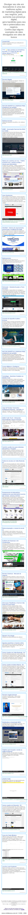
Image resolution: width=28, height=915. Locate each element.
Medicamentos (6, 258)
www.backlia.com (22, 45)
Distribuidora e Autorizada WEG (11, 722)
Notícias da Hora (7, 120)
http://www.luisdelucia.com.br (8, 890)
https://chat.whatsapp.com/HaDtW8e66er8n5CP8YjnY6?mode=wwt (14, 73)
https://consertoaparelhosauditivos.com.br (11, 345)
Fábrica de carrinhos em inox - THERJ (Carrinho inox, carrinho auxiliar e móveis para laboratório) (13, 162)
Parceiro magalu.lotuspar (9, 694)
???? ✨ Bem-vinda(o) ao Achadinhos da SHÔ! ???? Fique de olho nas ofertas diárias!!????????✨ (13, 51)
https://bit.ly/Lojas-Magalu (7, 100)
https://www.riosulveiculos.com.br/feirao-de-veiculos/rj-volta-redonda (14, 486)
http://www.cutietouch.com (8, 441)
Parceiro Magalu (7, 79)
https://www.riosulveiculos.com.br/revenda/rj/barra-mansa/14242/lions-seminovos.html (13, 221)
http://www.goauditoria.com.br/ (8, 567)
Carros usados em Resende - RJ (12, 805)
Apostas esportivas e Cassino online (13, 643)
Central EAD (6, 41)
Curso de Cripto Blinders (9, 835)
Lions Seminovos (7, 195)
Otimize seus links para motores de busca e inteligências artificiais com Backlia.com (13, 909)
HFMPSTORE (6, 779)
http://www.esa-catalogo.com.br (9, 744)
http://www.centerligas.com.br (8, 402)
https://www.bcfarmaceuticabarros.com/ (10, 281)
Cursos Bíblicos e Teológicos (10, 366)
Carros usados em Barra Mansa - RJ (13, 664)
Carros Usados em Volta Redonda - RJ (13, 652)
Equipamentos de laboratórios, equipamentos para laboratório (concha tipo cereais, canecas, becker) (13, 494)
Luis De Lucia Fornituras (9, 866)
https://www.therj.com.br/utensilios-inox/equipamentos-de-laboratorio (9, 522)
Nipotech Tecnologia (8, 635)
